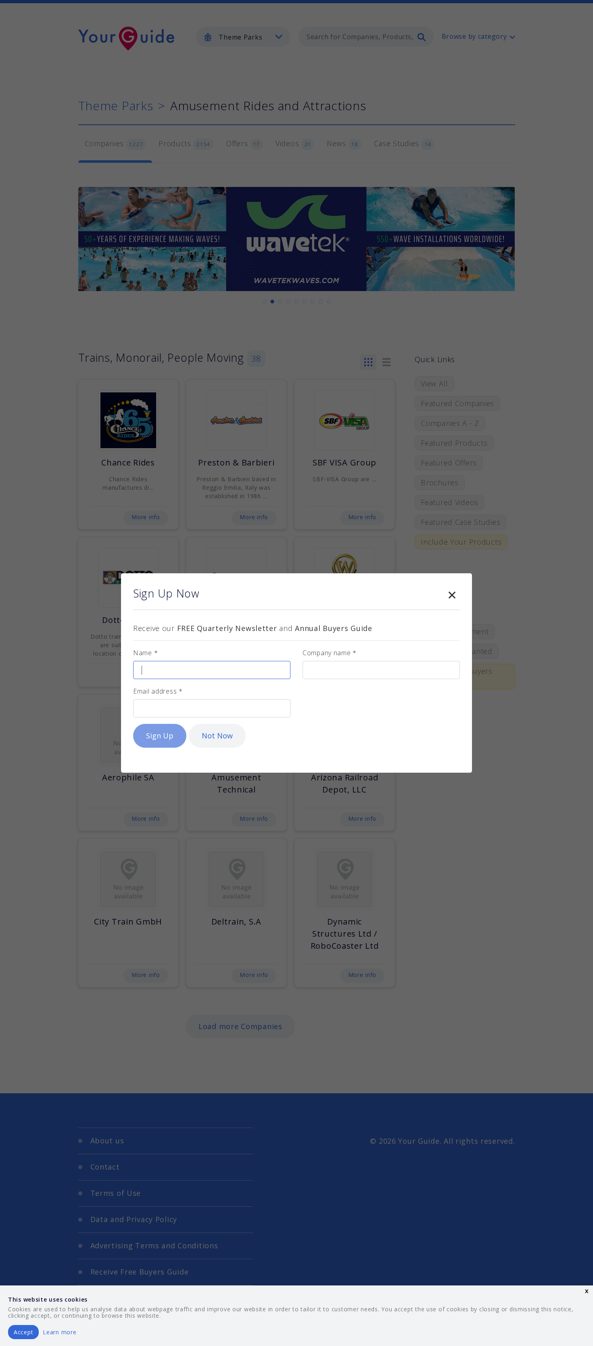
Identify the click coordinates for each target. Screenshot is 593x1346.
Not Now (217, 735)
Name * (145, 652)
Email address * (158, 691)
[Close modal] (452, 593)
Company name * (330, 652)
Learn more (59, 1332)
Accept (23, 1332)
